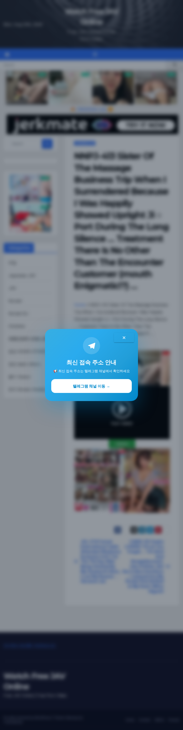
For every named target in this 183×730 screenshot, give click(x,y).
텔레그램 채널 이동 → (91, 386)
